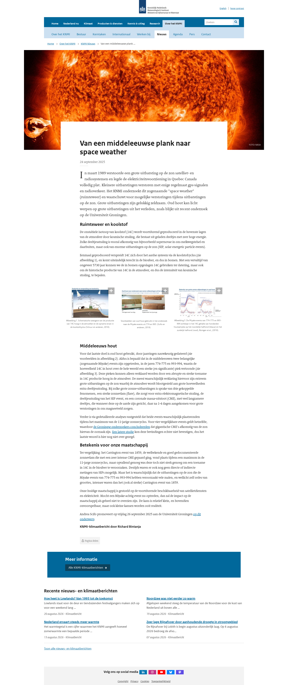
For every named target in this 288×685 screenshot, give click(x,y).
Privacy (134, 681)
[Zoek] (236, 22)
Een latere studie (123, 432)
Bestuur (81, 34)
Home (55, 23)
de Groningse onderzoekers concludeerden (121, 427)
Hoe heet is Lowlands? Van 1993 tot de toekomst (78, 598)
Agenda (178, 34)
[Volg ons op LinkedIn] (143, 672)
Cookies (144, 681)
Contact (206, 34)
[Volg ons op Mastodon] (179, 672)
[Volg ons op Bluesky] (170, 672)
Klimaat (88, 23)
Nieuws (161, 34)
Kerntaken (99, 34)
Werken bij (143, 34)
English (223, 8)
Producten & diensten (110, 23)
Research (155, 23)
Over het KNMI (173, 23)
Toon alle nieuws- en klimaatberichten (68, 648)
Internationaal (121, 34)
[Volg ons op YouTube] (161, 672)
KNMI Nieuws (88, 43)
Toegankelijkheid (160, 681)
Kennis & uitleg (136, 23)
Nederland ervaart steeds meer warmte (71, 622)
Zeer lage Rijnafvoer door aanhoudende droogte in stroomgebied (192, 622)
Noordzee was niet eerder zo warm (170, 598)
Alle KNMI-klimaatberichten (85, 567)
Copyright (123, 681)
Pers (192, 34)
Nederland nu (71, 23)
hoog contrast (237, 8)
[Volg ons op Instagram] (152, 672)
